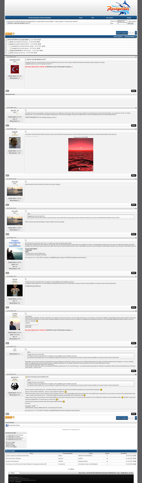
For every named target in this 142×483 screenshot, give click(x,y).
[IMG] (7, 445)
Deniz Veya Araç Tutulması (13, 458)
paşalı (14, 132)
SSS (92, 17)
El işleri (21, 477)
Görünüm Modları (130, 36)
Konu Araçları (118, 36)
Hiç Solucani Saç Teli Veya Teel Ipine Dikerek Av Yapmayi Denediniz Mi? (26, 464)
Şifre (112, 23)
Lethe (14, 314)
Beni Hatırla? (132, 21)
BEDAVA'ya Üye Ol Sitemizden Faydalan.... (59, 67)
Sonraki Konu (75, 429)
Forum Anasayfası (45, 17)
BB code (8, 442)
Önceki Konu (66, 429)
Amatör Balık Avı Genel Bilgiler (45, 21)
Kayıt (80, 17)
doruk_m (15, 110)
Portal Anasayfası (33, 17)
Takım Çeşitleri (59, 21)
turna (14, 279)
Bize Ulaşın (82, 473)
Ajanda (129, 17)
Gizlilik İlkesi (124, 473)
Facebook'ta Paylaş (14, 425)
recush (15, 182)
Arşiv (118, 473)
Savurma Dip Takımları (71, 21)
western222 (15, 60)
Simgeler (8, 444)
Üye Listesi (109, 17)
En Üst (131, 473)
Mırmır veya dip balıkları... (22, 39)
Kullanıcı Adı (114, 21)
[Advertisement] (43, 28)
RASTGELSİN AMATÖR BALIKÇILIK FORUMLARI (21, 21)
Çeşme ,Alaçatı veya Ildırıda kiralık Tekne (17, 455)
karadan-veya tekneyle (12, 461)
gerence (15, 377)
